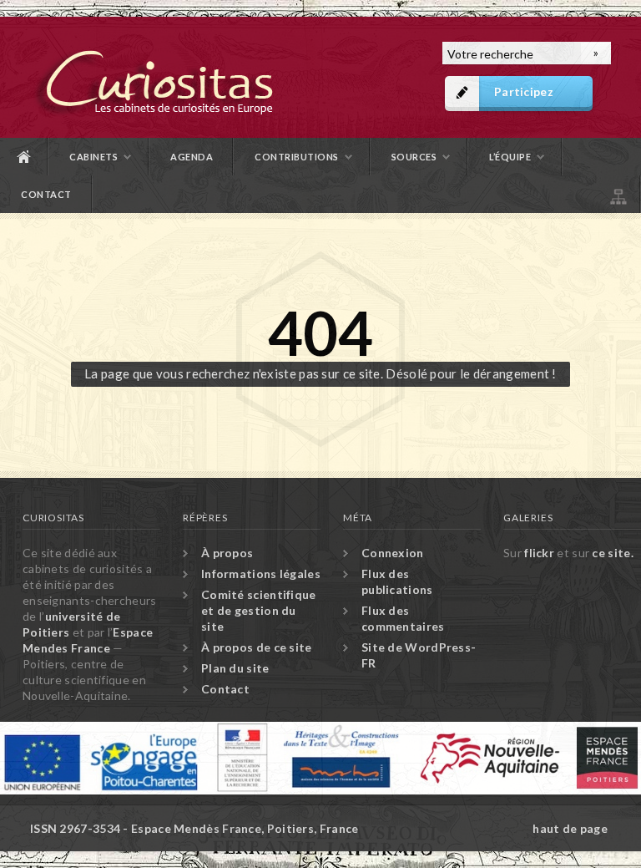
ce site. (612, 553)
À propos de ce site (256, 647)
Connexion (392, 553)
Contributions (297, 156)
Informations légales (260, 573)
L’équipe (510, 156)
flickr (539, 553)
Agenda (191, 156)
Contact (46, 194)
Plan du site (617, 194)
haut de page (570, 828)
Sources (414, 156)
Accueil (24, 156)
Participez (523, 91)
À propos (227, 553)
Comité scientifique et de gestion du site (258, 610)
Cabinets (93, 156)
